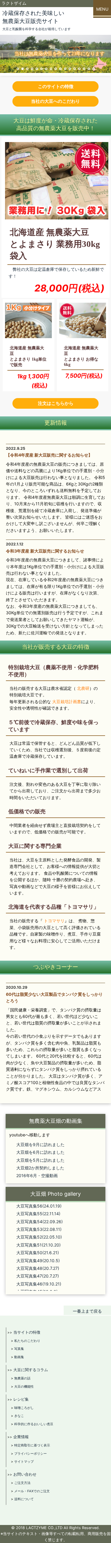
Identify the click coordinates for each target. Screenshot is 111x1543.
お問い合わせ (24, 1474)
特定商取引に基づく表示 (32, 1445)
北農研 (83, 688)
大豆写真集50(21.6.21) (37, 1252)
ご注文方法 (22, 1483)
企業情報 (21, 1436)
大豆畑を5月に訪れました (40, 1160)
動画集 (19, 1357)
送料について (24, 1499)
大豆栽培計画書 (66, 701)
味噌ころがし (24, 1408)
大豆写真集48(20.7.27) (37, 1268)
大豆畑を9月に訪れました (40, 1144)
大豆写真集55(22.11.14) (38, 1213)
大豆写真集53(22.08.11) (39, 1229)
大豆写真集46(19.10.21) (38, 1283)
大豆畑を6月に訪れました (40, 1152)
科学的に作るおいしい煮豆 (33, 1424)
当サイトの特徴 (26, 1332)
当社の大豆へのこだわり (55, 101)
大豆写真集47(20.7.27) (37, 1275)
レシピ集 (21, 1399)
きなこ (19, 1416)
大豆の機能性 (24, 1386)
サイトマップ (24, 1461)
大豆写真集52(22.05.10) (39, 1236)
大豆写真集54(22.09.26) (39, 1221)
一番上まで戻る (87, 1311)
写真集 (19, 1349)
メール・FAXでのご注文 (32, 1491)
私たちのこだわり (27, 1341)
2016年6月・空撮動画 (37, 1175)
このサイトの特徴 (55, 86)
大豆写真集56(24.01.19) (39, 1205)
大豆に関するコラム (30, 1369)
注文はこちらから (55, 403)
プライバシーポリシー (30, 1453)
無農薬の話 (22, 1378)
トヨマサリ (54, 920)
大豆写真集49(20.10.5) (38, 1260)
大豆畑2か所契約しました (40, 1167)
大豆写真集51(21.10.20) (38, 1244)
